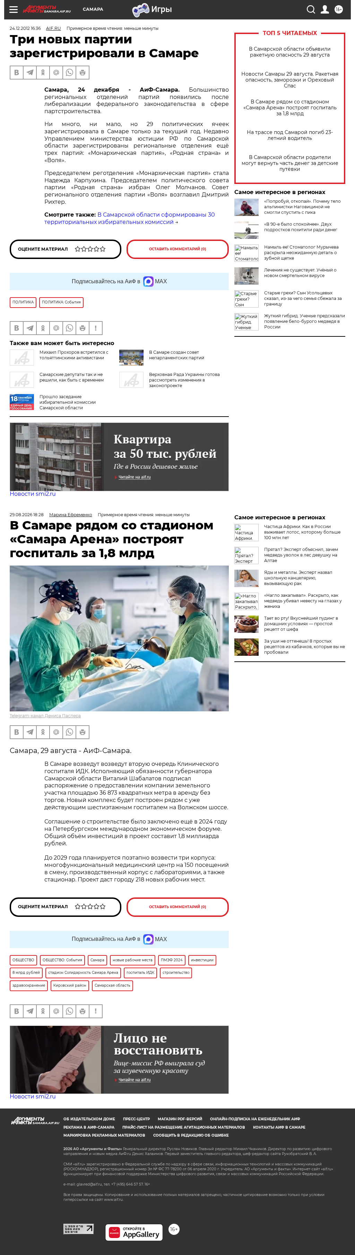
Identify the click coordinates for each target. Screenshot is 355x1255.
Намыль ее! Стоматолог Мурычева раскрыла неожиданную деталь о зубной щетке (301, 252)
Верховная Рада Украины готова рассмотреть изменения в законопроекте (184, 380)
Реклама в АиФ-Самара (88, 1127)
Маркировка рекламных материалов (104, 1135)
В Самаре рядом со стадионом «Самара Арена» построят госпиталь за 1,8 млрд (290, 108)
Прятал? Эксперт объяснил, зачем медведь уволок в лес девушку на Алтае (301, 555)
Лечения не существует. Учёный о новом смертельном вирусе (300, 272)
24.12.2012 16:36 (25, 28)
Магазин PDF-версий (180, 1119)
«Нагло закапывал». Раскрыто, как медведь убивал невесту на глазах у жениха (303, 601)
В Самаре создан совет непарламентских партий (176, 355)
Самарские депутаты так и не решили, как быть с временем (72, 377)
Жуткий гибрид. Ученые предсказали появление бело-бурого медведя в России (304, 321)
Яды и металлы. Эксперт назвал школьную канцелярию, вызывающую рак (298, 578)
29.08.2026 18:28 (27, 514)
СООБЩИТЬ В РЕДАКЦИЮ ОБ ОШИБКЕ (191, 1135)
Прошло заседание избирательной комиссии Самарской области (68, 402)
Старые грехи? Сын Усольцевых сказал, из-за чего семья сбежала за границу (303, 298)
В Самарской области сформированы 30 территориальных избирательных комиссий (129, 218)
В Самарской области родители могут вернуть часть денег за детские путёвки (290, 163)
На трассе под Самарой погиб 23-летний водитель (290, 135)
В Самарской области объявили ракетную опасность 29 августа (290, 52)
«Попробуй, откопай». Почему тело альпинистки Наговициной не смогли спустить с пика (302, 207)
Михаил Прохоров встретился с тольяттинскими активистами (74, 355)
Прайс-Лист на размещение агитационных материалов (183, 1127)
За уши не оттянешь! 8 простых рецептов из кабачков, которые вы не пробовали (304, 646)
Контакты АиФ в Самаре (279, 1127)
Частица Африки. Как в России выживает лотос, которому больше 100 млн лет (302, 532)
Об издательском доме (89, 1119)
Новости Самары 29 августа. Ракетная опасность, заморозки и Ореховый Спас (289, 80)
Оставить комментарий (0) (177, 249)
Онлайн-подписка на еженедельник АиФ (255, 1119)
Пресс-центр (136, 1119)
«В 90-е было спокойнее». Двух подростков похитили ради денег (300, 226)
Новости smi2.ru (33, 494)
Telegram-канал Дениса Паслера (45, 715)
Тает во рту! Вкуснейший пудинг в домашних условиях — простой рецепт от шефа (301, 624)
